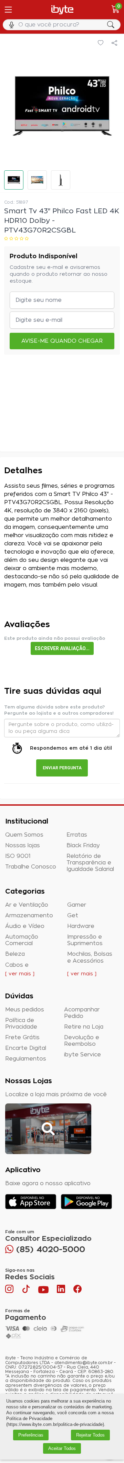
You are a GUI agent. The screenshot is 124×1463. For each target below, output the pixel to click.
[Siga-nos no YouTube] (43, 1290)
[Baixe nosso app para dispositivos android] (86, 1201)
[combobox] (62, 24)
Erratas (76, 835)
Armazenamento (29, 915)
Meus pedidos (24, 1009)
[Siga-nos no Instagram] (10, 1290)
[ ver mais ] (19, 974)
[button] (13, 180)
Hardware (80, 926)
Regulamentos (25, 1059)
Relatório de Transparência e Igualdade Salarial (90, 862)
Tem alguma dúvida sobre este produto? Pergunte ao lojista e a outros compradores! (59, 710)
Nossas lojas (22, 845)
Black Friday (83, 845)
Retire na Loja (83, 1027)
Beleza (15, 954)
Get (72, 915)
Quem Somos (24, 835)
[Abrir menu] (7, 9)
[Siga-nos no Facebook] (77, 1290)
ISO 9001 (18, 856)
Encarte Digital (25, 1048)
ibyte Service (82, 1054)
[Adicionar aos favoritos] (100, 43)
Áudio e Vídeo (24, 926)
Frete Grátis (22, 1037)
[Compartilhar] (114, 43)
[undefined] (62, 106)
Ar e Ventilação (26, 905)
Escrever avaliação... (62, 648)
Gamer (76, 905)
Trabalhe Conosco (30, 867)
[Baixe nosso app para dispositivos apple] (30, 1201)
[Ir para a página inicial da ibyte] (62, 10)
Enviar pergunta (62, 767)
